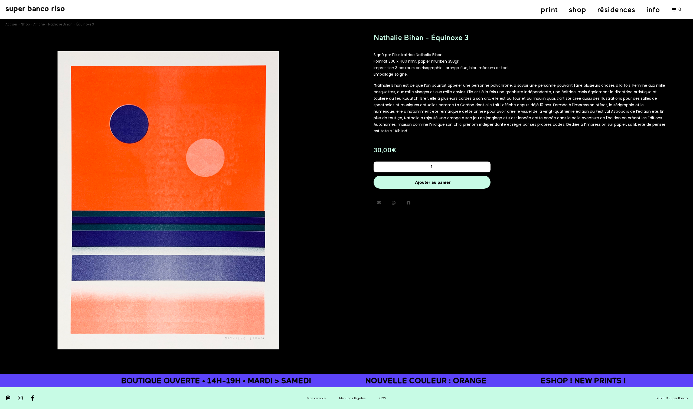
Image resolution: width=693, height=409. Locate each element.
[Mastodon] (8, 398)
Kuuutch (411, 98)
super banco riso (35, 8)
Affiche (39, 24)
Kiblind (401, 131)
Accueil (11, 24)
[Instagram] (20, 398)
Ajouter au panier (433, 182)
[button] (379, 202)
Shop (25, 24)
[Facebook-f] (32, 398)
